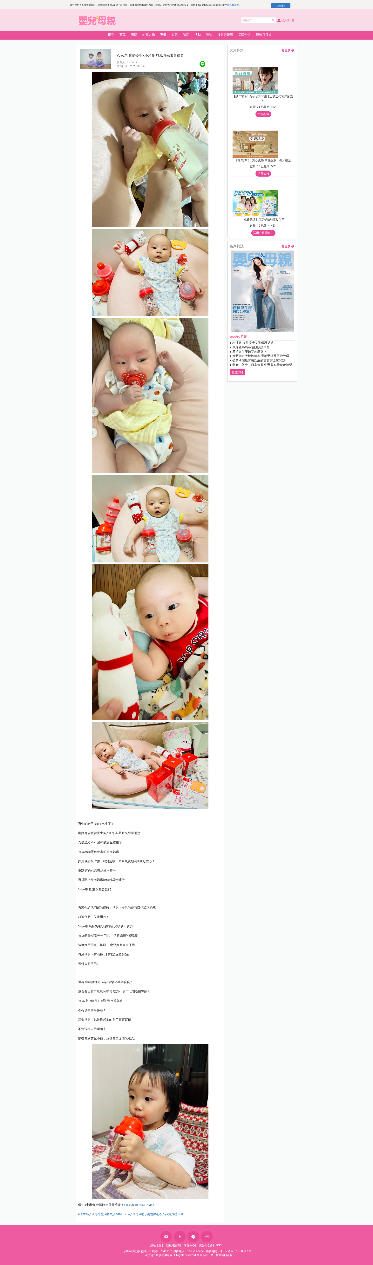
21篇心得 (263, 114)
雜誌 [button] (209, 34)
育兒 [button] (122, 34)
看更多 (286, 50)
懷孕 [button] (111, 34)
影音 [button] (175, 34)
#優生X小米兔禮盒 (91, 1214)
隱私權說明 (233, 5)
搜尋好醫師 (225, 34)
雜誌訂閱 (237, 372)
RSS (219, 1245)
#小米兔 (133, 1214)
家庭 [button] (134, 34)
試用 (186, 34)
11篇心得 (263, 173)
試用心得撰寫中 (263, 233)
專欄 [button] (163, 34)
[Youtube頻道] (166, 1236)
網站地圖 (155, 1245)
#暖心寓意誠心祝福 (152, 1214)
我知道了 (281, 5)
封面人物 (148, 34)
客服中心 (189, 1245)
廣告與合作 (206, 1245)
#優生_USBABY (116, 1214)
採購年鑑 (244, 34)
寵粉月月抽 (263, 34)
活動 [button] (197, 34)
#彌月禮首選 (175, 1214)
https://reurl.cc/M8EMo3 (139, 1204)
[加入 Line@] (193, 1236)
